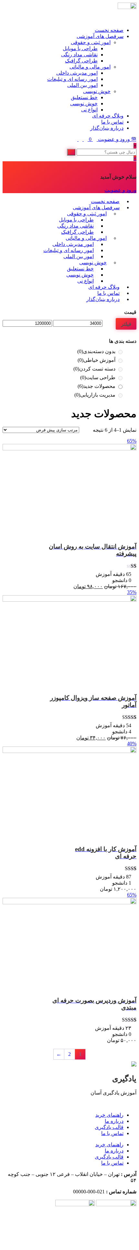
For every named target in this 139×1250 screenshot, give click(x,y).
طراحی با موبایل (80, 48)
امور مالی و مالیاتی (90, 67)
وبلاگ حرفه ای (107, 115)
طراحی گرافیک (81, 60)
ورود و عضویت (114, 139)
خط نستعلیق (84, 97)
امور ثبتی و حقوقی (91, 42)
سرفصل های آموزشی (100, 36)
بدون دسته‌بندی (96, 351)
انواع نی (89, 109)
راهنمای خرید (109, 1115)
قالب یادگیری (109, 1127)
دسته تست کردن (94, 368)
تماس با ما (112, 122)
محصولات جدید (96, 386)
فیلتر (126, 324)
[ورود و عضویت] (94, 139)
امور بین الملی (82, 85)
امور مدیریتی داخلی (77, 73)
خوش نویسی (97, 91)
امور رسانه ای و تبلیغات (72, 79)
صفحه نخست (109, 30)
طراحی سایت (97, 377)
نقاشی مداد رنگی (79, 54)
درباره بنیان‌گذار (106, 128)
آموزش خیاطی (96, 360)
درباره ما (114, 1121)
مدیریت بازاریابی (94, 395)
